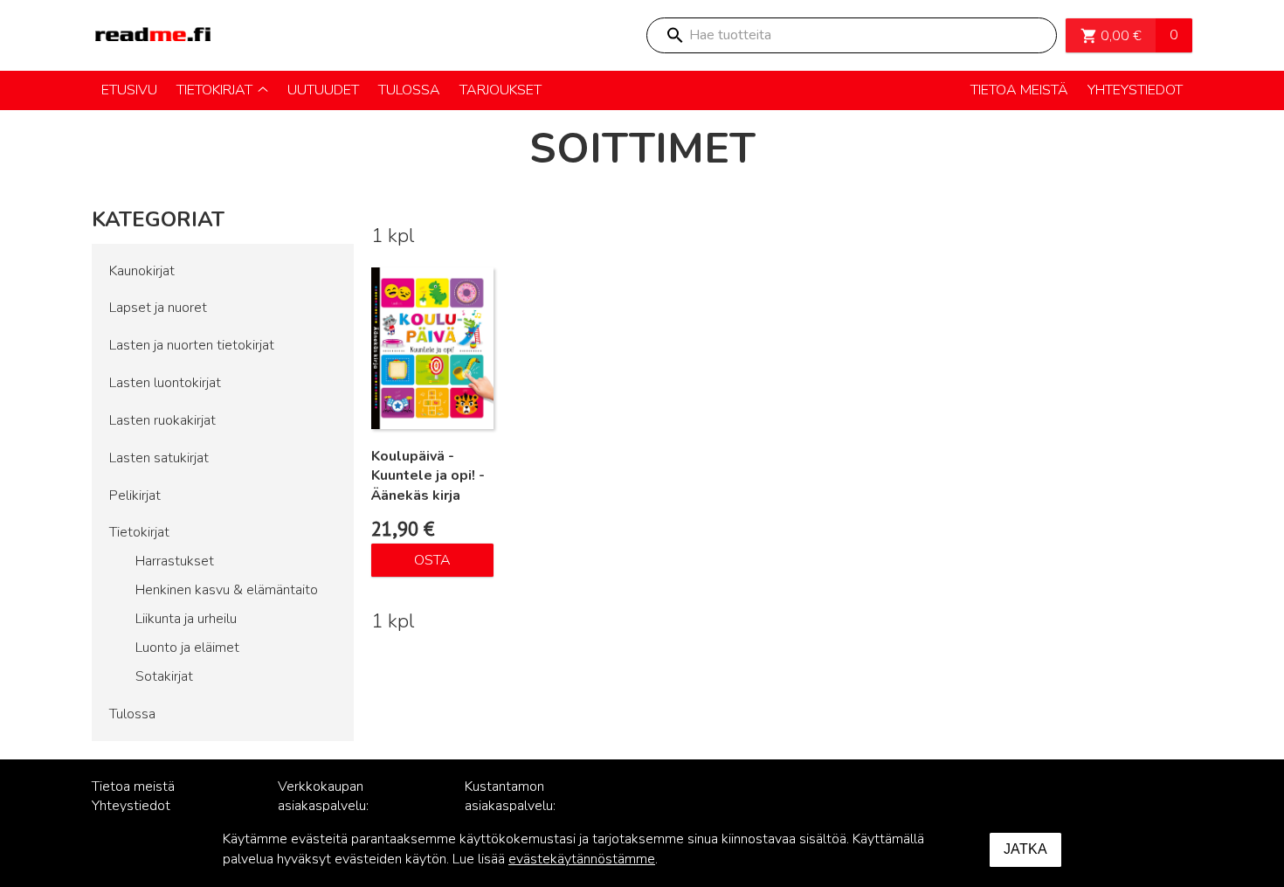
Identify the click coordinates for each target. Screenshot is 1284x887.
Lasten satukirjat (159, 458)
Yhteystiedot (131, 805)
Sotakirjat (164, 676)
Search (674, 35)
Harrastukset (174, 561)
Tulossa (132, 714)
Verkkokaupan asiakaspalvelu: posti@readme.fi (328, 806)
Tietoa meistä (133, 786)
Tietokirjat (139, 532)
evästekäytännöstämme (581, 859)
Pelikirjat (135, 495)
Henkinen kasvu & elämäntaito (226, 589)
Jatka (1025, 849)
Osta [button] (432, 560)
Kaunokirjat (142, 271)
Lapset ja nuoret (158, 307)
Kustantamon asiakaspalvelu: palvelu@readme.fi (521, 806)
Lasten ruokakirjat (162, 420)
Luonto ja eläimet (187, 647)
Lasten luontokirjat (165, 382)
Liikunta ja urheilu (186, 618)
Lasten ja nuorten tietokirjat (191, 345)
